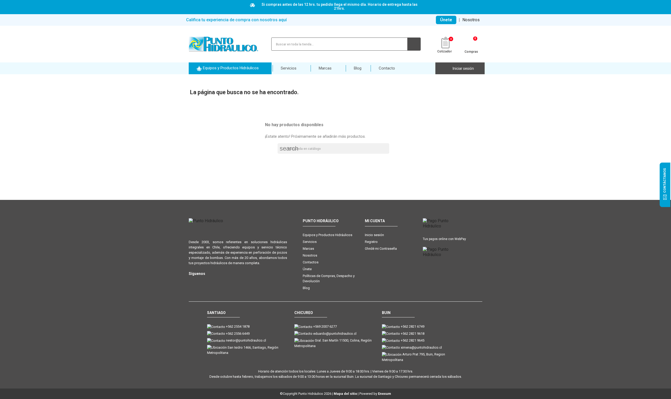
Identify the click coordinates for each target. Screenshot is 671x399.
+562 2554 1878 (238, 326)
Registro (371, 242)
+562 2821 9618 (412, 334)
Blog (306, 288)
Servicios (310, 242)
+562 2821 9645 (412, 340)
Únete (446, 19)
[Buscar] (413, 44)
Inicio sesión (374, 235)
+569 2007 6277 (325, 326)
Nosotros (471, 19)
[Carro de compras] (471, 43)
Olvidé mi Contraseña (381, 249)
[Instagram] (192, 282)
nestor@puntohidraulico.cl (246, 340)
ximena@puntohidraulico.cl (421, 347)
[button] (230, 68)
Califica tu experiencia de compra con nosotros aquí (236, 19)
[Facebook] (202, 282)
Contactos (310, 262)
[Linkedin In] (223, 282)
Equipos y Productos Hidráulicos (327, 235)
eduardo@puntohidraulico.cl (334, 334)
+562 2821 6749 (412, 326)
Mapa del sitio (345, 394)
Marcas (308, 249)
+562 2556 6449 (238, 334)
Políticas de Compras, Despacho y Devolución (329, 278)
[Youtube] (213, 282)
